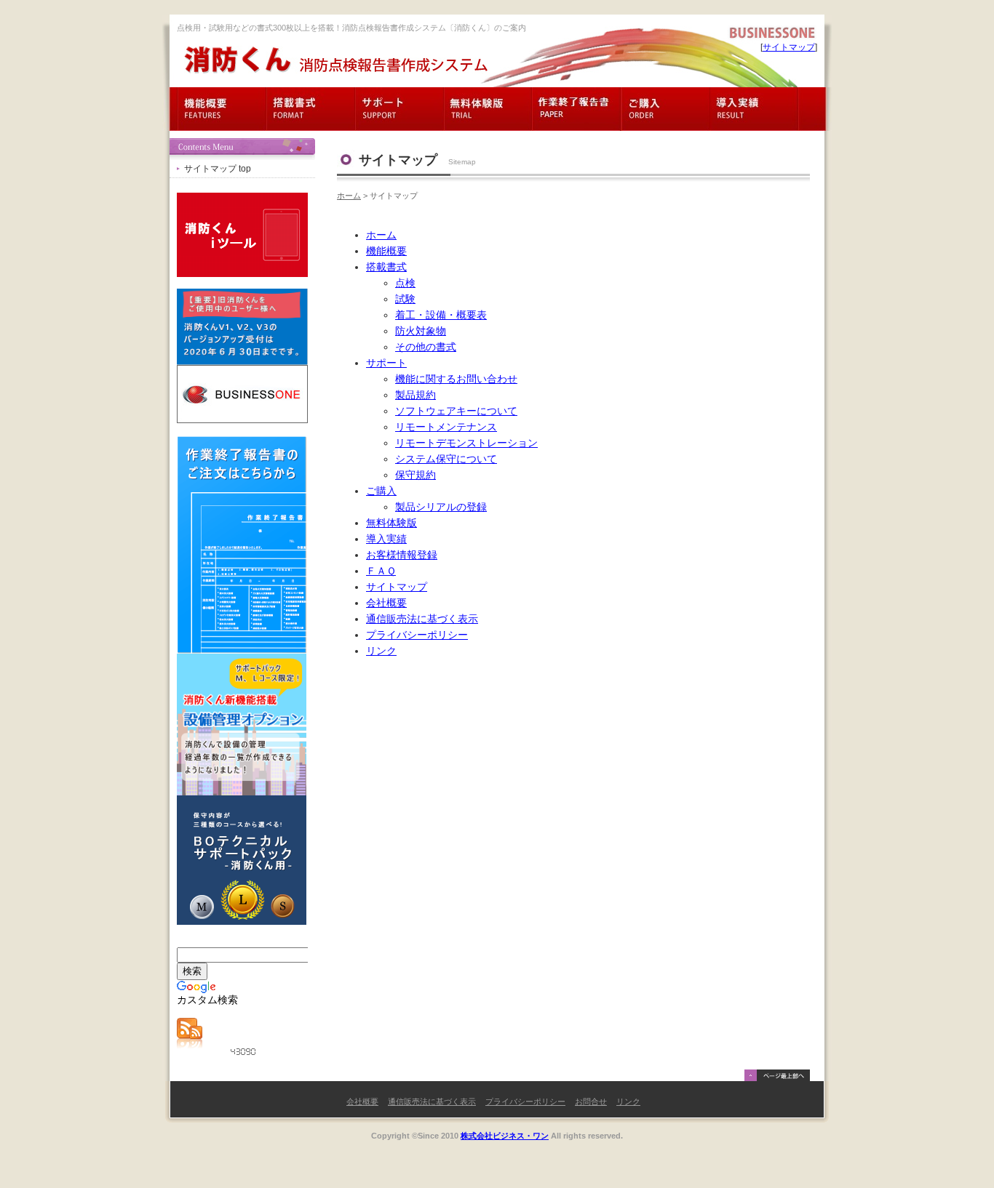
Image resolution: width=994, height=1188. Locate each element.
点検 (405, 283)
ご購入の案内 (665, 109)
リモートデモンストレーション (466, 443)
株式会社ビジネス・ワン (505, 1135)
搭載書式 (310, 109)
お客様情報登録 (401, 555)
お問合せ (591, 1101)
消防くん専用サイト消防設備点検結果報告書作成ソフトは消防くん (336, 59)
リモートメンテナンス (446, 427)
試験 (405, 299)
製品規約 (415, 395)
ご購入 (381, 491)
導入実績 (754, 109)
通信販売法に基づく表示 (422, 619)
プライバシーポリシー (417, 635)
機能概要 (222, 109)
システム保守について (446, 459)
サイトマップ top (217, 169)
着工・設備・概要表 (441, 315)
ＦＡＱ (381, 571)
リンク (381, 651)
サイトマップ (789, 47)
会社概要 (386, 603)
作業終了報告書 (577, 109)
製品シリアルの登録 (441, 507)
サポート (399, 109)
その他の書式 (425, 347)
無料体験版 (488, 109)
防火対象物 (420, 331)
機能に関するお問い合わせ (456, 379)
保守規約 (415, 475)
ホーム (349, 195)
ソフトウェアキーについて (456, 411)
